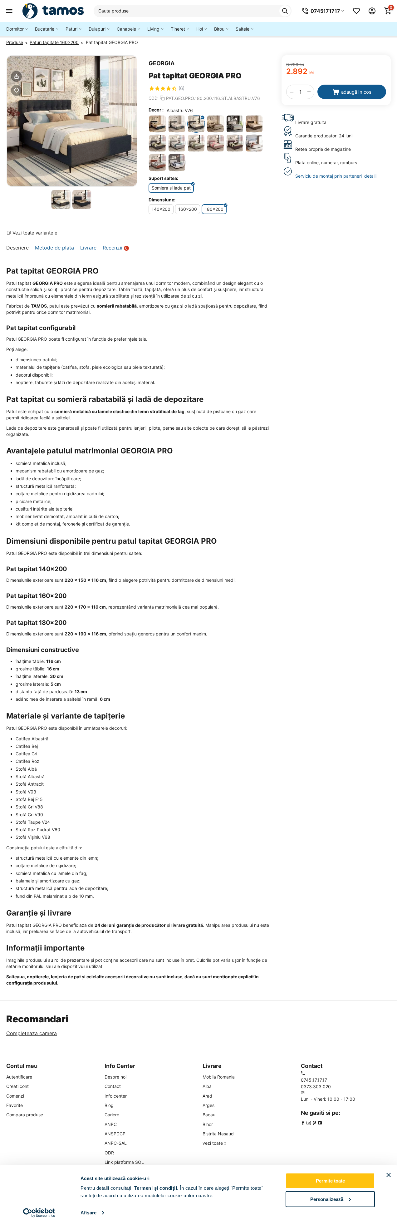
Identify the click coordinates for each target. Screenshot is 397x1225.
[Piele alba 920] (254, 143)
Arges (208, 1105)
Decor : (156, 109)
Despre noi (115, 1076)
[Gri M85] (254, 124)
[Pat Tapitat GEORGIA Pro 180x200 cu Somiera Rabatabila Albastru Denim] (72, 121)
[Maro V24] (196, 143)
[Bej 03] (177, 162)
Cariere (112, 1114)
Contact (113, 1086)
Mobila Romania (219, 1076)
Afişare (88, 1212)
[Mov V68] (235, 143)
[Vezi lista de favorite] (356, 11)
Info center (116, 1096)
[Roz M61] (157, 162)
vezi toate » (215, 1143)
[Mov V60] (215, 143)
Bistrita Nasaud (218, 1133)
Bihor (208, 1124)
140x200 (161, 209)
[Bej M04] (215, 124)
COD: (154, 98)
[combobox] (193, 11)
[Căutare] (285, 11)
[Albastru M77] (157, 124)
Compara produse (24, 1114)
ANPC (111, 1124)
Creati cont (17, 1086)
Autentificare (19, 1076)
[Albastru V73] (177, 124)
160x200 (187, 209)
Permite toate (330, 1180)
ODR (109, 1152)
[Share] (16, 76)
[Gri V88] (157, 143)
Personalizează (326, 1199)
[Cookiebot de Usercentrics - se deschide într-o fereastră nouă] (39, 1213)
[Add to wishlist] (16, 90)
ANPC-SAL (116, 1143)
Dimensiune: (162, 199)
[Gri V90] (177, 143)
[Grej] (235, 124)
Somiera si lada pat (171, 187)
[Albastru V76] (196, 124)
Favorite (14, 1105)
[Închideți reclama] (388, 1175)
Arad (207, 1096)
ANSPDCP (115, 1133)
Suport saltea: (163, 178)
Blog (109, 1105)
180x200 (214, 209)
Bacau (209, 1114)
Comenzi (15, 1096)
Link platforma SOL (124, 1162)
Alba (207, 1086)
